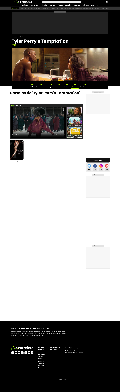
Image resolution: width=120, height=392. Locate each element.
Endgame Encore (41, 8)
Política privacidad (71, 349)
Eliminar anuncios (60, 12)
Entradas (94, 5)
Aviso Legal (68, 347)
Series (52, 5)
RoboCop (32, 8)
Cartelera (34, 5)
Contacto (53, 349)
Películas (44, 5)
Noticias (25, 5)
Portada (14, 37)
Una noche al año (69, 8)
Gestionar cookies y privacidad (74, 353)
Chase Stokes (105, 8)
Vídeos (60, 5)
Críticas (86, 5)
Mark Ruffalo (78, 8)
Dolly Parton (59, 8)
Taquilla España (24, 8)
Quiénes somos (55, 347)
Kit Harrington (51, 8)
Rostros (77, 5)
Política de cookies (70, 351)
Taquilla (41, 363)
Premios (68, 5)
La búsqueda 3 (96, 8)
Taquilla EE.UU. (87, 8)
